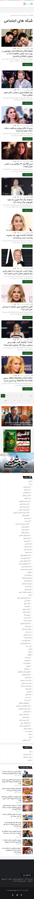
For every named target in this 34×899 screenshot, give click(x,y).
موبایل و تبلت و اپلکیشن (23, 672)
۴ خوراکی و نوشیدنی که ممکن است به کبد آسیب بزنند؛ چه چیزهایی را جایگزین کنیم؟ (11, 850)
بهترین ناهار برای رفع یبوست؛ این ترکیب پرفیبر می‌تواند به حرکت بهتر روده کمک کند (12, 824)
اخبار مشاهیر (28, 552)
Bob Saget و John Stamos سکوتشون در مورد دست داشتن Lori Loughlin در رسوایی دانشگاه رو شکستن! (17, 54)
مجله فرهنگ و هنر (25, 723)
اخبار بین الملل (26, 496)
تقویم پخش (25, 515)
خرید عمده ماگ (29, 879)
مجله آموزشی (28, 677)
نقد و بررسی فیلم (24, 720)
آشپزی (29, 481)
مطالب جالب (28, 732)
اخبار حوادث (27, 498)
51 (28, 400)
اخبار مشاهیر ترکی (25, 558)
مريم (30, 49)
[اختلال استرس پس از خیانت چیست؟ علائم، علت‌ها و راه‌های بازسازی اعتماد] (28, 774)
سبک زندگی (28, 632)
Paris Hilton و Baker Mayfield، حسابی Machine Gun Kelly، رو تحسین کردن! (18, 379)
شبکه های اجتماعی (25, 623)
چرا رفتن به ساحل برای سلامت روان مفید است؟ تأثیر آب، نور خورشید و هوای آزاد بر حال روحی (18, 423)
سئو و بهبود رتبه (26, 641)
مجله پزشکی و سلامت (25, 686)
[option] (17, 416)
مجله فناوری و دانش (24, 726)
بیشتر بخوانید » (27, 64)
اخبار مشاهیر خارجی (25, 561)
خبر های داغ (28, 587)
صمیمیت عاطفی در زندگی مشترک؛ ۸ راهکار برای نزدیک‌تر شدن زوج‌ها (12, 841)
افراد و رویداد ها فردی (25, 569)
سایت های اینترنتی (25, 643)
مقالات (29, 734)
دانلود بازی (27, 601)
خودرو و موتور (28, 589)
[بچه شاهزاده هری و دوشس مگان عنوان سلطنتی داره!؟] (17, 79)
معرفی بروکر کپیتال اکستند (19, 881)
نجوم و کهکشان (26, 675)
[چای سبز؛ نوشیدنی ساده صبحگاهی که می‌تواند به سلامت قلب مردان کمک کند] (28, 833)
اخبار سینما (27, 521)
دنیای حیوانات (28, 626)
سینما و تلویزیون (27, 635)
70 (15, 400)
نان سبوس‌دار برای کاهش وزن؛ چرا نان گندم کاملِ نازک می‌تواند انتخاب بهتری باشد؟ (11, 782)
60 (19, 400)
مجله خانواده (28, 689)
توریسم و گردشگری (26, 584)
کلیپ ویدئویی (26, 740)
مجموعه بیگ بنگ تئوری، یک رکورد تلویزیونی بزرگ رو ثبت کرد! (20, 201)
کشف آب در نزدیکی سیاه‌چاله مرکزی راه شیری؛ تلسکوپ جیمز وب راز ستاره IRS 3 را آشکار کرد (11, 807)
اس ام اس (27, 658)
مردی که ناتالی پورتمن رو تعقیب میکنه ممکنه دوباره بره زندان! (19, 129)
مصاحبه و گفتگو (27, 729)
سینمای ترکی (25, 530)
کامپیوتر (28, 666)
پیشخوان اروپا (28, 575)
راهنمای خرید (26, 663)
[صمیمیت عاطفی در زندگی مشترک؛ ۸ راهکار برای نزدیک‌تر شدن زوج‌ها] (28, 842)
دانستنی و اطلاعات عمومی (25, 592)
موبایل (9, 879)
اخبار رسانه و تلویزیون (24, 501)
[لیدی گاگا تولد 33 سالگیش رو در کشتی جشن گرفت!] (17, 151)
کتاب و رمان (27, 618)
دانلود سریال (27, 604)
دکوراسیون (27, 660)
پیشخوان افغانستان (26, 578)
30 (21, 396)
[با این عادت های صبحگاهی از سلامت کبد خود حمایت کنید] (28, 816)
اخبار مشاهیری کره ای (24, 564)
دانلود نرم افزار (26, 612)
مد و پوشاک (27, 669)
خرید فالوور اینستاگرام (18, 879)
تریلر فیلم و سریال (24, 714)
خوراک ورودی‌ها (27, 754)
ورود (30, 752)
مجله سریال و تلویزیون (24, 709)
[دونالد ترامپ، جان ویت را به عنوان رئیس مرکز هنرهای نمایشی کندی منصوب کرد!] (17, 258)
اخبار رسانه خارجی (24, 510)
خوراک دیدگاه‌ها (27, 757)
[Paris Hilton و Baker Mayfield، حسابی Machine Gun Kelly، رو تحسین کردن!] (17, 365)
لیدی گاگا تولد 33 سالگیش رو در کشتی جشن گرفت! (19, 165)
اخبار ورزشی (27, 541)
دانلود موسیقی (26, 609)
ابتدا (31, 396)
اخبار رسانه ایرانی (24, 504)
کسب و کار (27, 700)
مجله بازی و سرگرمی (26, 683)
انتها (6, 400)
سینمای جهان (25, 532)
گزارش (29, 652)
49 (7, 396)
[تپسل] (4, 430)
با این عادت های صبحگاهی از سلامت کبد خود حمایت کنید (11, 815)
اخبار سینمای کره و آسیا (22, 524)
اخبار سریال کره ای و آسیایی (21, 513)
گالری (30, 649)
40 (16, 396)
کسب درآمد (28, 646)
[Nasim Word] (25, 4)
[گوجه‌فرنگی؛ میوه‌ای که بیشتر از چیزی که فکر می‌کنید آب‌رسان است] (28, 791)
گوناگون (29, 655)
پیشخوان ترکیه (27, 581)
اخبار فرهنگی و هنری (24, 535)
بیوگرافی (29, 572)
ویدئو (30, 737)
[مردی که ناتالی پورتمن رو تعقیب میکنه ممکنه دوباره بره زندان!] (17, 115)
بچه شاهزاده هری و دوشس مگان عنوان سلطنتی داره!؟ (18, 93)
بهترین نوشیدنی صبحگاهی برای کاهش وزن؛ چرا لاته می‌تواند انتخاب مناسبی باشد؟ (11, 798)
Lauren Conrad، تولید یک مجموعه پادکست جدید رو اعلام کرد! (19, 236)
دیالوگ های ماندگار (26, 629)
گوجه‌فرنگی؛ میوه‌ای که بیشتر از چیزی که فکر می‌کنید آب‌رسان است (11, 789)
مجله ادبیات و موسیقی (25, 680)
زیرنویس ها (27, 615)
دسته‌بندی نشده (24, 15)
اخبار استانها (27, 490)
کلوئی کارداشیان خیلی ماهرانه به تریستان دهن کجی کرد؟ (17, 308)
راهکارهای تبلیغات (24, 703)
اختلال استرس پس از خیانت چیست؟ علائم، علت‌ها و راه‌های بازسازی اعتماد (11, 772)
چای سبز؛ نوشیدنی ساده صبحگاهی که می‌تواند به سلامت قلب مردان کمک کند (11, 833)
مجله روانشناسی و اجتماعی (23, 706)
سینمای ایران (25, 527)
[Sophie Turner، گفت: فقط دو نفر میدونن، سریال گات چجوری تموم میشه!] (17, 329)
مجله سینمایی (26, 712)
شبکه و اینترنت (27, 638)
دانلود (30, 595)
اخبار (30, 484)
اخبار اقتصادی (26, 493)
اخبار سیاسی (27, 518)
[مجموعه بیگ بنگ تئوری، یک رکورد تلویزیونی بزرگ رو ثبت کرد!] (17, 186)
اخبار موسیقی (26, 538)
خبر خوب (27, 697)
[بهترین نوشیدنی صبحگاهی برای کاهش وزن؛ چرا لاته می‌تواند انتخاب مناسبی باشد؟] (28, 799)
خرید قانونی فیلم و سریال (23, 598)
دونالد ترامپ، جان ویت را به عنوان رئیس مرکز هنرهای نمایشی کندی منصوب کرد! (18, 272)
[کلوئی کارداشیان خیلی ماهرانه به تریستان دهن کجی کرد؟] (17, 293)
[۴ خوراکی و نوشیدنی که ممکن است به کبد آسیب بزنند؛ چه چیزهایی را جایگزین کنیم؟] (28, 850)
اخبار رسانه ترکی (24, 507)
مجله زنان (29, 692)
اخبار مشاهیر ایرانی (25, 555)
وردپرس (29, 760)
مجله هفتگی (28, 695)
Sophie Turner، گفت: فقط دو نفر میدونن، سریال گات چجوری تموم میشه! (18, 343)
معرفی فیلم (26, 717)
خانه (30, 15)
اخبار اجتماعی (26, 487)
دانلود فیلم (27, 606)
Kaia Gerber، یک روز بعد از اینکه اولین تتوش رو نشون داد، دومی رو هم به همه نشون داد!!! (17, 470)
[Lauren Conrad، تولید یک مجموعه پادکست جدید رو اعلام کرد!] (17, 222)
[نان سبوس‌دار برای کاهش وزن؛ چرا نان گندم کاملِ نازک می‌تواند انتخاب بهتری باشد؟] (28, 782)
